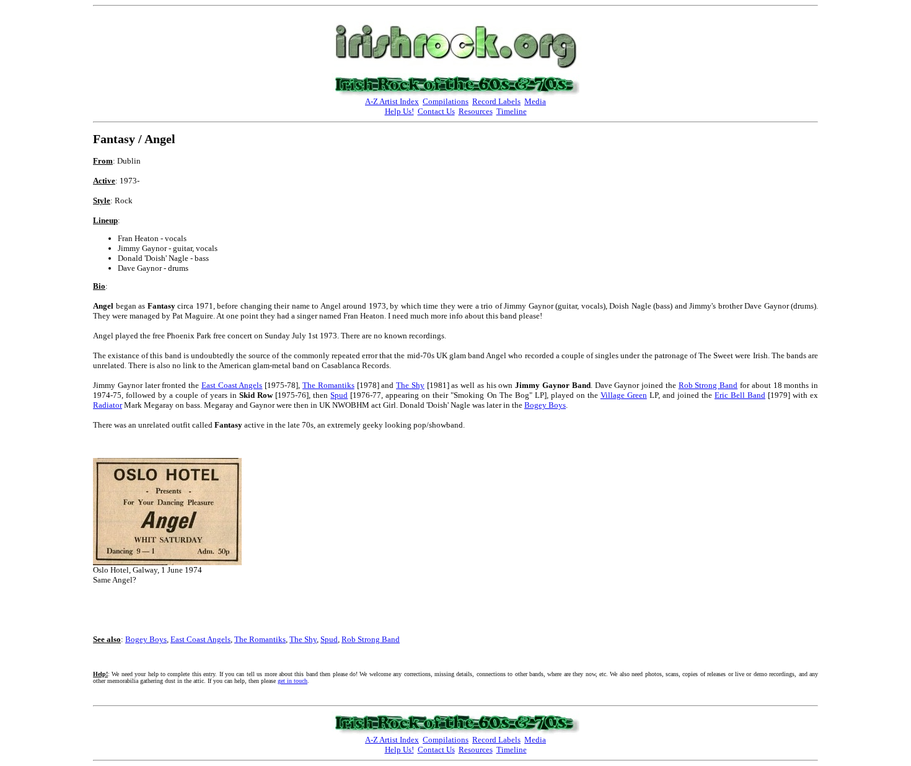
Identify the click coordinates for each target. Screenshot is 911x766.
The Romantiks (328, 385)
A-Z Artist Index (392, 101)
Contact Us (436, 111)
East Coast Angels (232, 385)
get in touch (292, 680)
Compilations (446, 101)
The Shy (410, 385)
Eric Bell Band (740, 395)
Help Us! (399, 111)
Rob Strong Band (708, 385)
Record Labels (496, 101)
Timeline (511, 111)
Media (535, 101)
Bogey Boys (545, 405)
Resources (476, 111)
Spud (339, 395)
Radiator (107, 405)
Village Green (624, 395)
